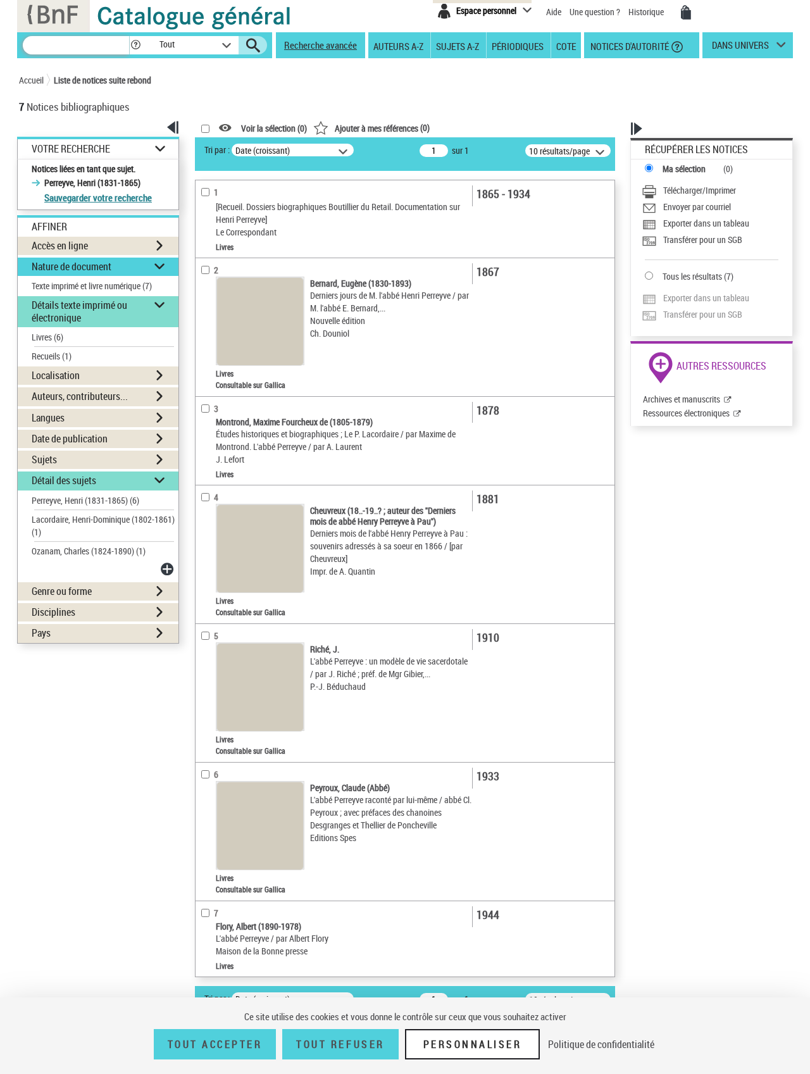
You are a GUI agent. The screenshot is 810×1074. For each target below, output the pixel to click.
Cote (566, 45)
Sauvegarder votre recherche (98, 197)
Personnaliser (472, 1044)
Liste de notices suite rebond (102, 80)
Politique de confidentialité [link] (601, 1044)
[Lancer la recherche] (253, 45)
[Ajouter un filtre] (168, 569)
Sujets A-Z (457, 45)
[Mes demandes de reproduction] (686, 12)
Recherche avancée (320, 45)
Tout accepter (215, 1044)
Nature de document (71, 266)
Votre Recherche (71, 149)
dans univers (740, 48)
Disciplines (53, 612)
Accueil (31, 80)
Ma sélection (684, 169)
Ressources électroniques (686, 413)
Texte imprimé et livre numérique (92, 286)
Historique (647, 12)
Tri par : (217, 150)
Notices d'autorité (629, 45)
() (382, 128)
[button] (135, 45)
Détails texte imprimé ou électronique (79, 311)
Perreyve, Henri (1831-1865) (85, 500)
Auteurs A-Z (398, 45)
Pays (41, 633)
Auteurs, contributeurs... (80, 396)
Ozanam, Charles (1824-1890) (89, 551)
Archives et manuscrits (681, 399)
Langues (48, 418)
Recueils (52, 356)
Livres (47, 337)
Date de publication (70, 439)
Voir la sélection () (274, 128)
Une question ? (596, 12)
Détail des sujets (64, 480)
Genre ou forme (62, 591)
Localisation (56, 375)
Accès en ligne (60, 246)
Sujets (44, 459)
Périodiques (518, 45)
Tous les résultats (692, 276)
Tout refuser (340, 1044)
